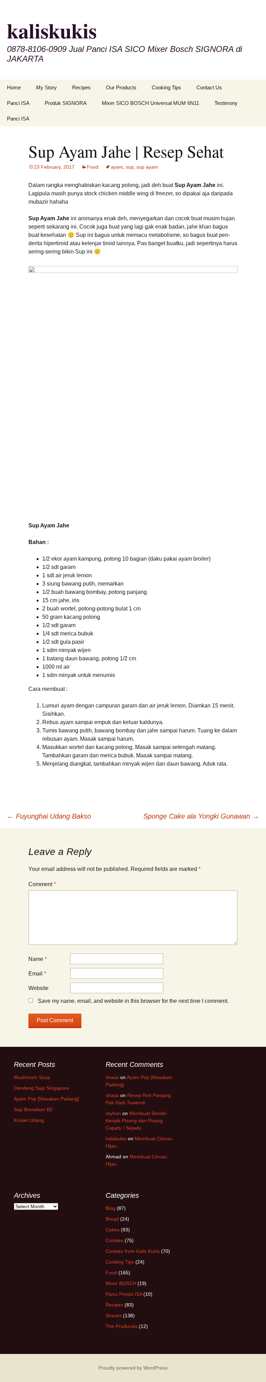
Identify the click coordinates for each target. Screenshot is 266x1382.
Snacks (114, 1315)
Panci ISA (18, 103)
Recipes (81, 87)
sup (130, 167)
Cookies (114, 1240)
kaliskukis (116, 1138)
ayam (117, 167)
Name (37, 959)
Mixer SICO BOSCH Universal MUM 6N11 (150, 103)
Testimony (226, 103)
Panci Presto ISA (124, 1294)
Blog (110, 1208)
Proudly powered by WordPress (133, 1368)
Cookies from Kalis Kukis (133, 1251)
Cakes (112, 1229)
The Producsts (122, 1326)
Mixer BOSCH (121, 1283)
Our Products (121, 87)
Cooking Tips (166, 87)
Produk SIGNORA (66, 103)
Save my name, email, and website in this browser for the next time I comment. (133, 1001)
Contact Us (209, 87)
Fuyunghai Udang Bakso (49, 816)
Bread (112, 1219)
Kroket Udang (29, 1120)
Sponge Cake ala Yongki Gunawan (201, 816)
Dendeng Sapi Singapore (41, 1088)
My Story (46, 87)
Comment (42, 884)
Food (92, 167)
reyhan (113, 1113)
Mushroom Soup (32, 1077)
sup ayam (147, 167)
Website (38, 988)
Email (37, 974)
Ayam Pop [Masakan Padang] (46, 1099)
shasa (112, 1077)
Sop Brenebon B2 (33, 1109)
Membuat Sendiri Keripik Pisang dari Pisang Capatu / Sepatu (136, 1121)
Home (14, 87)
